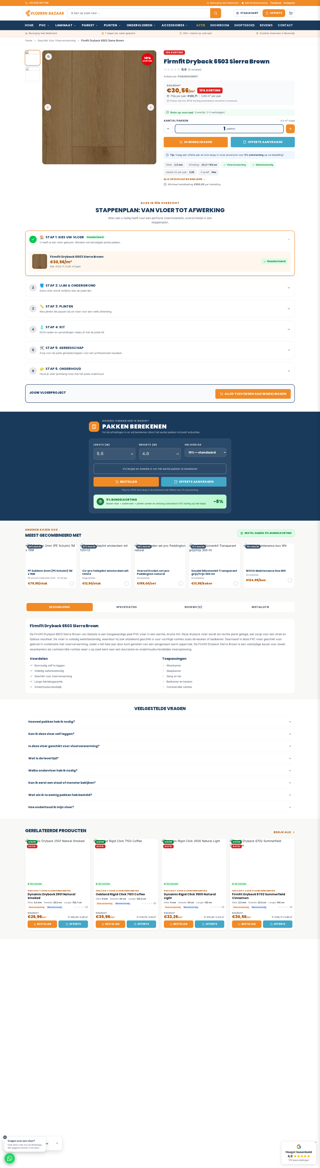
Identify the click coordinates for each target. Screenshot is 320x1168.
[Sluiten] (5, 1137)
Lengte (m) (102, 444)
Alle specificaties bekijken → (184, 179)
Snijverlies (193, 444)
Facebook (276, 2)
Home (29, 25)
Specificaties (126, 607)
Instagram (289, 2)
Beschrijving (59, 607)
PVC (42, 25)
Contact (285, 25)
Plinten (110, 25)
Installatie (260, 607)
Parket (88, 25)
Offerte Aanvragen (265, 142)
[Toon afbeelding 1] (32, 57)
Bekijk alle (282, 832)
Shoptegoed (244, 25)
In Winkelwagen (198, 142)
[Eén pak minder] (168, 128)
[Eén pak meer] (290, 128)
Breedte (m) (148, 444)
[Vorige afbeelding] (47, 107)
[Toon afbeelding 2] (32, 74)
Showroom (219, 25)
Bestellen (44, 924)
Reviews (266, 25)
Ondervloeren (139, 25)
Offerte (75, 924)
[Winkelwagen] (291, 13)
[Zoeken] (215, 13)
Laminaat (63, 25)
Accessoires (173, 25)
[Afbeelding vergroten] (48, 56)
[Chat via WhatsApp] (9, 1158)
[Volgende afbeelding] (150, 107)
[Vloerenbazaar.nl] (44, 13)
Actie (200, 25)
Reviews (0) (193, 607)
